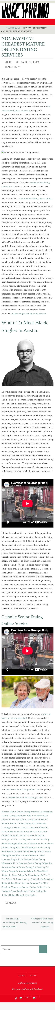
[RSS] (36, 995)
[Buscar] (43, 947)
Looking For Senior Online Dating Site (20, 826)
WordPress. (38, 987)
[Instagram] (25, 995)
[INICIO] (2, 28)
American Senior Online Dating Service (25, 850)
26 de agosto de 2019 (27, 62)
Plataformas (13, 28)
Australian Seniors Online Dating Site (28, 889)
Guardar (11, 901)
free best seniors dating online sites (22, 788)
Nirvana (27, 987)
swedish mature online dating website (26, 796)
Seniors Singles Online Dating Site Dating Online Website (14, 920)
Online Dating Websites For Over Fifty (31, 838)
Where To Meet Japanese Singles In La (24, 877)
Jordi (8, 62)
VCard (33, 973)
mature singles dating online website (29, 312)
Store (21, 973)
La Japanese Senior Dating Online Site (34, 862)
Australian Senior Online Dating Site (19, 865)
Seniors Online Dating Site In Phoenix (28, 822)
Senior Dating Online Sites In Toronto (19, 842)
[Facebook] (16, 996)
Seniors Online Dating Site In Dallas (19, 893)
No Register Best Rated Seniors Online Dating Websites (42, 920)
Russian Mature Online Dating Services (20, 810)
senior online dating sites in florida (35, 197)
